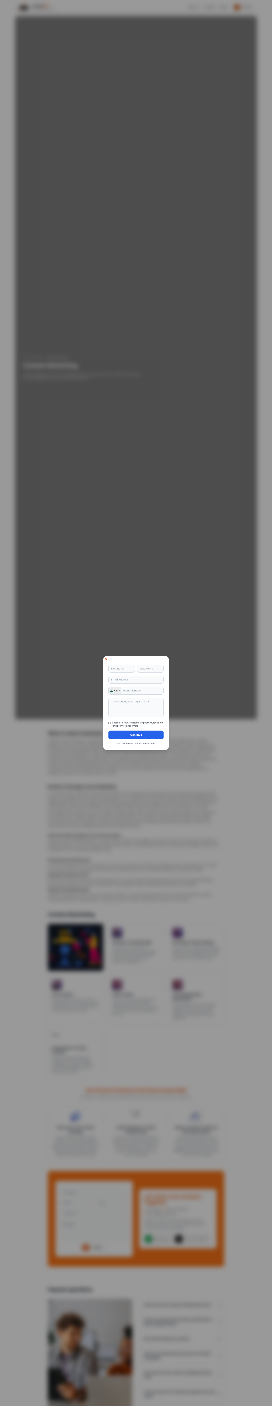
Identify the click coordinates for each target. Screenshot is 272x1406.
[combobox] (115, 690)
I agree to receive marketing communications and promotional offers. (137, 724)
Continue (136, 735)
